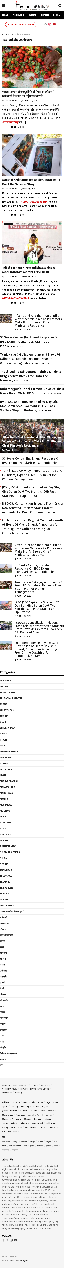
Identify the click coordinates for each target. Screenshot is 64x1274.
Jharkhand (6, 757)
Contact (34, 1085)
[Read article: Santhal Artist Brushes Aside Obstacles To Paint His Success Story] (32, 155)
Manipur (4, 799)
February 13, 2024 (30, 277)
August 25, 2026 (23, 329)
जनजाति (3, 976)
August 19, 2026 (44, 411)
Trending (5, 881)
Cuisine (33, 15)
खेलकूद (3, 959)
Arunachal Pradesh (11, 698)
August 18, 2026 (23, 636)
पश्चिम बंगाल (4, 1000)
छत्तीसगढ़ (3, 970)
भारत (2, 1006)
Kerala (4, 763)
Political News (8, 846)
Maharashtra (7, 787)
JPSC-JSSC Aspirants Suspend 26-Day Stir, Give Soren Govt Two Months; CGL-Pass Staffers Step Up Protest (29, 406)
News (3, 828)
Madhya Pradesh (9, 781)
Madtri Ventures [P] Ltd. (19, 1261)
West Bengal (7, 905)
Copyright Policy (9, 1089)
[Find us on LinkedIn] (20, 1240)
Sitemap (18, 1092)
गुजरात (2, 964)
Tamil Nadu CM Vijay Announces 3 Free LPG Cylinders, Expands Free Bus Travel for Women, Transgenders (30, 359)
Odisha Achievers (22, 34)
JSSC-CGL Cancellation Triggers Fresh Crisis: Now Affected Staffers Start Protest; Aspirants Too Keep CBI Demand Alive (32, 508)
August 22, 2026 (20, 381)
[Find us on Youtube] (15, 1240)
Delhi (3, 722)
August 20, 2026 (53, 394)
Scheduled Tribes (10, 852)
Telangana (6, 876)
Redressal (45, 1085)
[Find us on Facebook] (3, 1240)
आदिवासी (7, 48)
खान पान (3, 953)
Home (5, 15)
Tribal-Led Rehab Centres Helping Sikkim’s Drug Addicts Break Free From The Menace (30, 376)
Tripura (4, 893)
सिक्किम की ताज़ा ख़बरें (8, 1053)
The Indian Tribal (12, 101)
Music (3, 816)
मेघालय (2, 1024)
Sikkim (3, 858)
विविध (2, 1036)
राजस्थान (3, 1030)
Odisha (4, 840)
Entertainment (8, 728)
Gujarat (4, 733)
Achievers (18, 15)
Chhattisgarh (7, 710)
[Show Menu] (3, 5)
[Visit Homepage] (31, 6)
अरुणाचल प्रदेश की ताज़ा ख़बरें (11, 911)
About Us (6, 1085)
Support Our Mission (20, 24)
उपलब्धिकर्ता (4, 923)
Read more (17, 126)
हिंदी (1, 1065)
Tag (11, 34)
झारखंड (3, 982)
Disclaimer (7, 1092)
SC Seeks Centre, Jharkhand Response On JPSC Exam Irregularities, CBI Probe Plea (29, 341)
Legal (56, 15)
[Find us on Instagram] (11, 1240)
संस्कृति (3, 1047)
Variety (4, 899)
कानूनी (2, 941)
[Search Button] (60, 5)
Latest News (7, 769)
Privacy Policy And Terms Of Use (34, 1089)
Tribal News (6, 888)
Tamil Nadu (6, 870)
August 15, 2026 (23, 660)
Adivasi (4, 686)
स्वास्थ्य (3, 1059)
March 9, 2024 (28, 189)
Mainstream (6, 793)
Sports (4, 864)
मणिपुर (2, 1012)
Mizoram (5, 811)
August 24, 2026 (16, 346)
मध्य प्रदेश (4, 1018)
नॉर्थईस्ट (3, 994)
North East (6, 834)
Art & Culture (7, 692)
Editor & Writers (20, 1085)
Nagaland (5, 822)
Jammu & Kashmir (9, 751)
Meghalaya (6, 805)
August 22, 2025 (29, 101)
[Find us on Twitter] (7, 1240)
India (2, 745)
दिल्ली (2, 988)
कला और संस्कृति (6, 935)
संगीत (2, 1041)
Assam (3, 704)
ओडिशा (3, 929)
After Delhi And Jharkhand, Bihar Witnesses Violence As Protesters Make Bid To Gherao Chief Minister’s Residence (38, 320)
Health (45, 15)
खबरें (2, 947)
